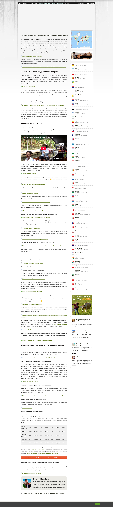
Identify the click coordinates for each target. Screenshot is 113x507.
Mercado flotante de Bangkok (58, 493)
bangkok (25, 493)
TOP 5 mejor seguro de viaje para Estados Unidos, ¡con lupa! (83, 331)
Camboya (77, 86)
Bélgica (77, 77)
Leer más (74, 327)
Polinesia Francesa (79, 230)
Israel (76, 178)
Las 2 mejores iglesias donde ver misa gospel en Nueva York (83, 357)
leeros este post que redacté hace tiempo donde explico (42, 453)
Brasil (76, 81)
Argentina (77, 68)
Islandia (77, 173)
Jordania (77, 191)
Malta (76, 208)
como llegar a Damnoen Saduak (35, 493)
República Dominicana (80, 252)
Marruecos (77, 213)
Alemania (77, 64)
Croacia (77, 99)
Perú (76, 226)
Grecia (76, 143)
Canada (77, 90)
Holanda (77, 147)
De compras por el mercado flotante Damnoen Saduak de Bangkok (44, 35)
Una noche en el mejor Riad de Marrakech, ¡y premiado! (83, 320)
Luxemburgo (78, 200)
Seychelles (77, 257)
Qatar (76, 287)
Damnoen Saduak (47, 493)
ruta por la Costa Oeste (85, 126)
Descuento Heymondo (57, 3)
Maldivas (77, 204)
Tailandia (77, 270)
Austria (77, 72)
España (76, 121)
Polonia (77, 235)
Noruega (77, 222)
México (77, 217)
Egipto (76, 108)
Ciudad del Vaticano (80, 94)
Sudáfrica (77, 261)
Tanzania (77, 274)
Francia (77, 138)
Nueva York (77, 126)
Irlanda (77, 169)
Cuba (76, 103)
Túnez (76, 279)
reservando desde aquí (37, 449)
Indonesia (77, 160)
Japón (76, 186)
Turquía (77, 283)
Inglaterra (77, 165)
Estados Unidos (78, 125)
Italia (76, 182)
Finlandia (77, 134)
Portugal (77, 239)
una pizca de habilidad (60, 324)
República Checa (79, 248)
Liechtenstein (78, 195)
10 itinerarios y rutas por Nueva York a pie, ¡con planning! (84, 344)
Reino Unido (78, 243)
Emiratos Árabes (79, 116)
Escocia (77, 112)
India (76, 156)
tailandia (23, 494)
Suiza (76, 265)
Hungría (77, 151)
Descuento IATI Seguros (44, 3)
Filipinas (77, 129)
